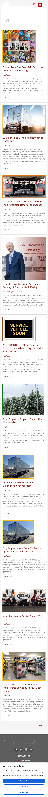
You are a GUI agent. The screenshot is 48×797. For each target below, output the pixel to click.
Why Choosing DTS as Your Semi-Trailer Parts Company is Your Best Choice (21, 687)
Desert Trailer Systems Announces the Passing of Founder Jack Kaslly (23, 285)
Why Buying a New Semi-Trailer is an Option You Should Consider (22, 550)
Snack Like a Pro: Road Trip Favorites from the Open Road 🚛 (22, 69)
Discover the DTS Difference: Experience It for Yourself (18, 484)
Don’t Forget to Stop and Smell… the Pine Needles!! (22, 421)
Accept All (24, 781)
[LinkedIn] (21, 750)
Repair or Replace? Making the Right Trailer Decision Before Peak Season (22, 203)
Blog (4, 75)
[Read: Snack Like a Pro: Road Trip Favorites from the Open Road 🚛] (19, 46)
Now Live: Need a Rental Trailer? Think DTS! (23, 618)
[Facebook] (16, 750)
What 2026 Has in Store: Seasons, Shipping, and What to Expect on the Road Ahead (22, 348)
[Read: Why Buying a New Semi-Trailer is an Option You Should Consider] (18, 532)
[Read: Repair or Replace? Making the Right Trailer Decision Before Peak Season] (24, 186)
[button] (40, 5)
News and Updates (9, 292)
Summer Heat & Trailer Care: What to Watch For (22, 139)
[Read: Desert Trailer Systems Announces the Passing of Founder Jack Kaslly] (24, 258)
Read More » (6, 97)
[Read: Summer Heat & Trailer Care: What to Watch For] (24, 119)
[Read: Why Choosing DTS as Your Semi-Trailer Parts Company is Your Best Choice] (24, 666)
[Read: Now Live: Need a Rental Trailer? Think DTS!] (24, 598)
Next (41, 725)
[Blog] (31, 750)
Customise (24, 787)
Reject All (24, 792)
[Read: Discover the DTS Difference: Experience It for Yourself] (18, 466)
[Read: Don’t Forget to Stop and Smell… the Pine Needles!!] (23, 399)
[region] (24, 779)
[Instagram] (26, 750)
